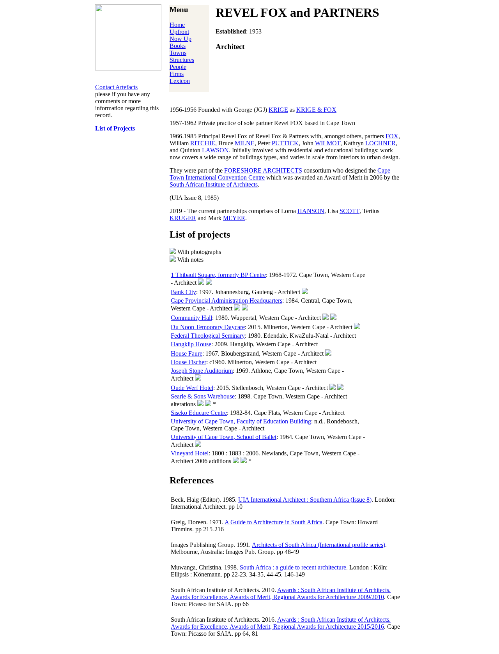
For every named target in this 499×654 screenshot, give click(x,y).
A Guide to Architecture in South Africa (273, 522)
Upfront (179, 31)
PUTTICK (285, 143)
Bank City (183, 292)
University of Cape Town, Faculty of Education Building (241, 421)
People (178, 66)
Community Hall (191, 317)
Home (177, 24)
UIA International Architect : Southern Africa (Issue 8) (305, 499)
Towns (178, 52)
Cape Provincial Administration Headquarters (226, 300)
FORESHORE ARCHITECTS (263, 170)
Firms (177, 74)
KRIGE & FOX (316, 109)
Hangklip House (191, 344)
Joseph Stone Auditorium (202, 370)
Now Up (180, 38)
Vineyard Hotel (190, 453)
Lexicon (180, 81)
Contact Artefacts (116, 87)
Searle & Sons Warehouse (203, 396)
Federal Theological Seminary (208, 335)
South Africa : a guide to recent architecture (293, 567)
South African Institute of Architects (214, 184)
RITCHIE (202, 143)
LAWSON (215, 150)
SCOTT (349, 211)
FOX (392, 136)
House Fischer (188, 362)
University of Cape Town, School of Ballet (223, 437)
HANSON (310, 211)
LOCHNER (380, 143)
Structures (182, 59)
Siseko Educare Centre (199, 412)
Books (178, 45)
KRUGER (183, 218)
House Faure (186, 353)
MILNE (245, 143)
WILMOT (327, 143)
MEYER (234, 218)
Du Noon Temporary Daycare (208, 327)
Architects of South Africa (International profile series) (318, 544)
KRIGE (278, 109)
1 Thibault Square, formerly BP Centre (218, 274)
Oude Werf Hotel (192, 387)
